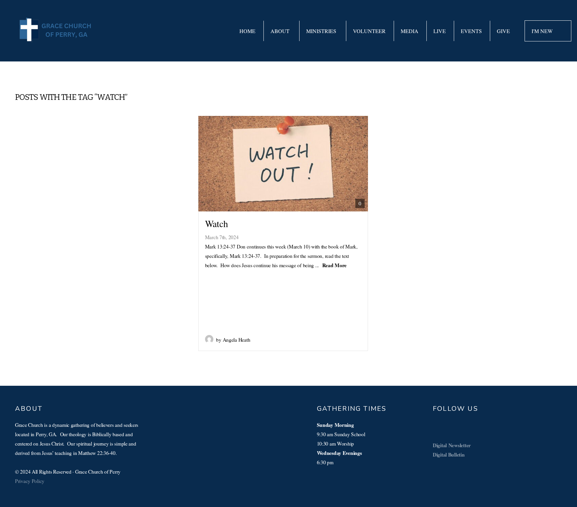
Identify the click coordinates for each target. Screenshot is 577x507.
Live (439, 30)
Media (409, 30)
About (280, 30)
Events (471, 30)
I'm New (543, 30)
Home (247, 30)
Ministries (322, 30)
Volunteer (369, 30)
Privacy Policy (29, 481)
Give (503, 30)
